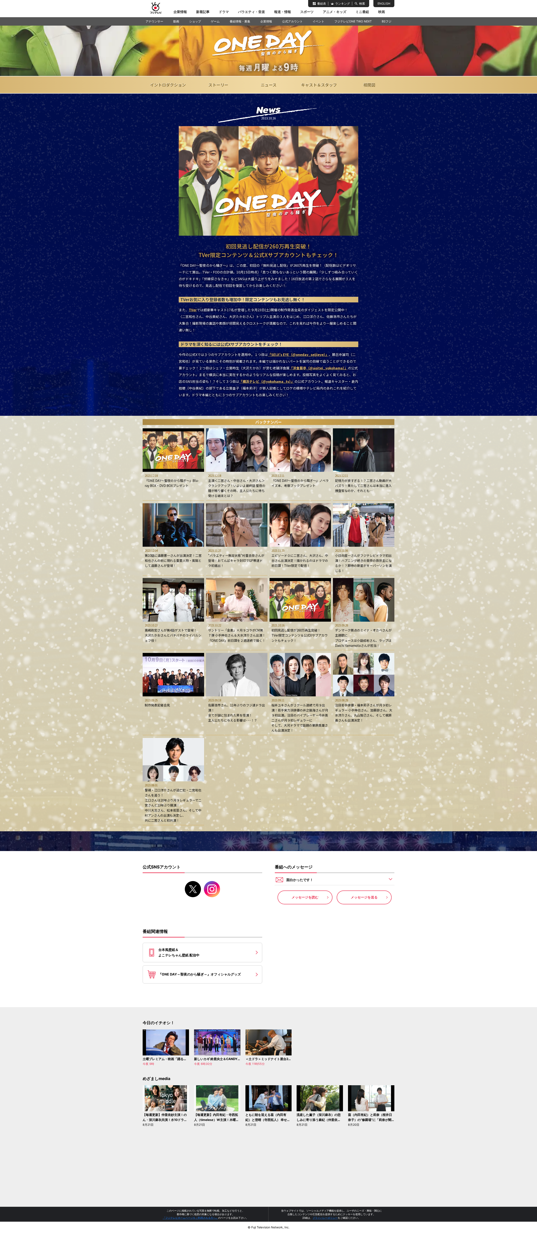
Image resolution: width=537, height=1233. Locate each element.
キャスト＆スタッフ (319, 85)
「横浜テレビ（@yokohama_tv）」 (266, 381)
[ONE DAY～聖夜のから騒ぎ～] (268, 51)
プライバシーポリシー (325, 1217)
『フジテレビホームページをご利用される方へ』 (190, 1217)
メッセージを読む (305, 897)
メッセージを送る (364, 897)
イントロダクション (168, 85)
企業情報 (180, 12)
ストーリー (218, 85)
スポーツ (307, 12)
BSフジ (386, 21)
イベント (318, 21)
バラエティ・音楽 (251, 12)
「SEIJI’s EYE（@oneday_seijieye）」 (298, 354)
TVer (193, 309)
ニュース (268, 85)
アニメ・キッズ (334, 12)
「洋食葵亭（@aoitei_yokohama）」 (318, 367)
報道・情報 (282, 12)
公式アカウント (292, 21)
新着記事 (203, 12)
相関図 (369, 85)
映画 (381, 12)
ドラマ (224, 12)
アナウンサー (154, 21)
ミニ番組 (362, 12)
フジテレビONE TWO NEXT (353, 21)
